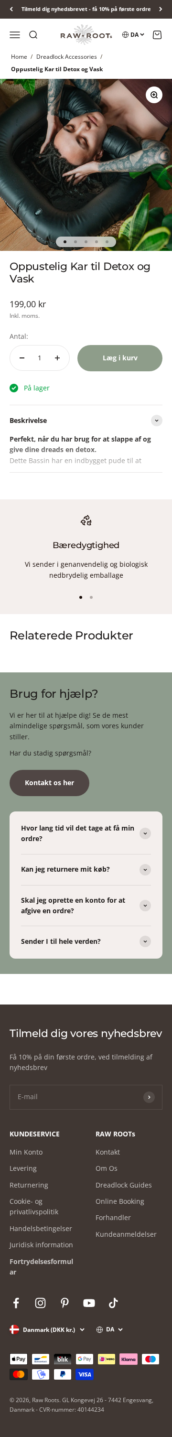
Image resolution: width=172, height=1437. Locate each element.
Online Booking (120, 1201)
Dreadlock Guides (124, 1184)
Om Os (107, 1168)
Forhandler (113, 1217)
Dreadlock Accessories (66, 57)
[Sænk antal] (22, 358)
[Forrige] (11, 9)
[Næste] (160, 9)
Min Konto (26, 1151)
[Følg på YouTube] (89, 1303)
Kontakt (108, 1151)
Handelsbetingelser (41, 1228)
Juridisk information (41, 1244)
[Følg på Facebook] (16, 1303)
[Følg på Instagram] (40, 1303)
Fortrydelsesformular (41, 1266)
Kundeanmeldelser (126, 1234)
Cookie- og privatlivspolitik (34, 1206)
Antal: (19, 336)
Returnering (29, 1184)
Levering (23, 1168)
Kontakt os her (49, 782)
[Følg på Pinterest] (64, 1303)
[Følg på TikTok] (113, 1303)
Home (19, 57)
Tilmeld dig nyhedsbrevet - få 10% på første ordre (86, 8)
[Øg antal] (57, 358)
